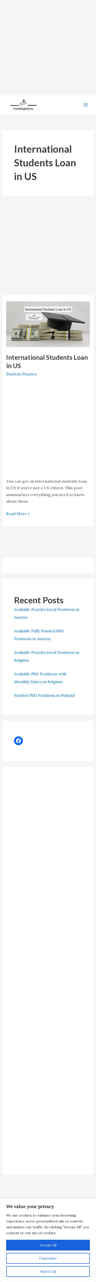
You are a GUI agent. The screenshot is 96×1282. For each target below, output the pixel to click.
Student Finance (21, 373)
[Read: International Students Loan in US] (48, 323)
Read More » (18, 514)
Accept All (48, 1245)
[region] (48, 1240)
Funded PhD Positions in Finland (44, 695)
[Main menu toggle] (85, 104)
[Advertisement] (48, 47)
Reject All (48, 1271)
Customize (48, 1258)
